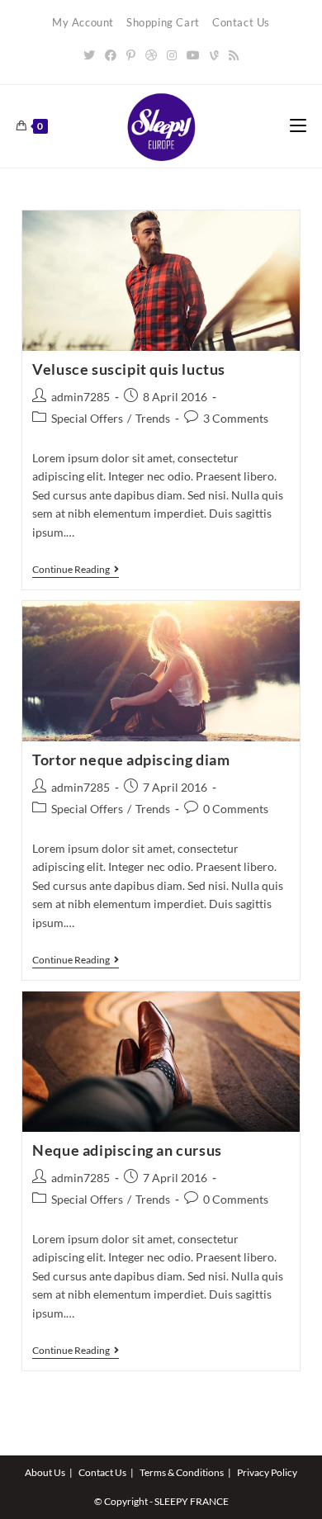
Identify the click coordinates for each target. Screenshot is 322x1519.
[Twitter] (89, 55)
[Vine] (214, 55)
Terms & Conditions (182, 1472)
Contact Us (241, 22)
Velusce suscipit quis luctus (128, 369)
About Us (45, 1472)
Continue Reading (75, 571)
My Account (83, 22)
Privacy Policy (267, 1472)
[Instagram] (172, 55)
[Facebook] (110, 55)
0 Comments (235, 809)
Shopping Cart (163, 22)
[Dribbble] (151, 55)
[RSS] (234, 55)
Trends (152, 418)
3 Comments (235, 418)
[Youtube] (193, 55)
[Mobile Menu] (298, 126)
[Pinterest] (130, 55)
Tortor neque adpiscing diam (131, 759)
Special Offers (87, 418)
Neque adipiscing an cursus (127, 1150)
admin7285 (80, 397)
